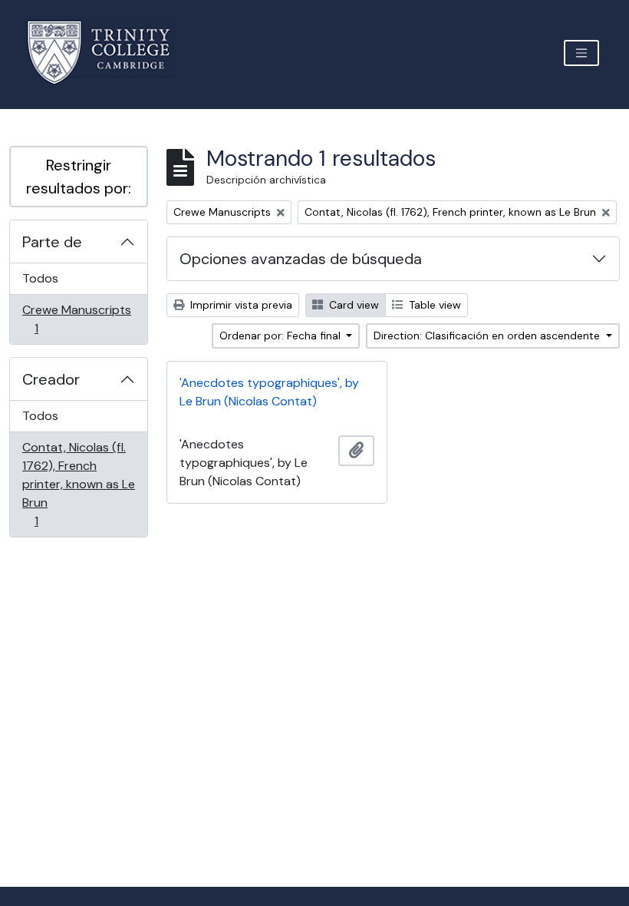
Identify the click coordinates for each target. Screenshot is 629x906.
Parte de (52, 242)
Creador (51, 379)
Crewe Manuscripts (76, 318)
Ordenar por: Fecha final (281, 335)
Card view (352, 305)
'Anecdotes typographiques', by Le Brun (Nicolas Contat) (269, 392)
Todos (40, 278)
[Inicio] (108, 52)
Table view (433, 305)
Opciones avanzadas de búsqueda (300, 259)
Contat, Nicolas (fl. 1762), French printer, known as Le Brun (78, 483)
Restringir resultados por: (78, 176)
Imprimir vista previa (239, 305)
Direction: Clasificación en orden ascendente (488, 335)
